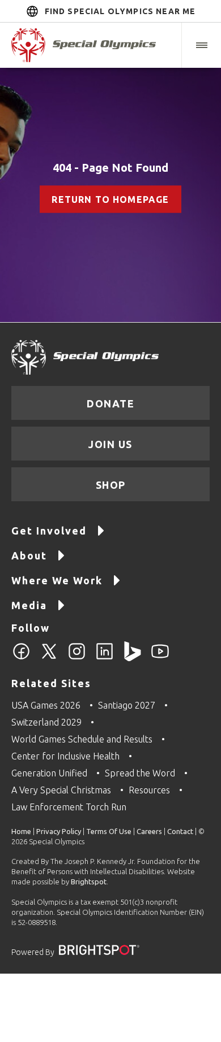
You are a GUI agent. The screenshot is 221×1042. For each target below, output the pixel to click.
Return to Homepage (110, 199)
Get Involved (49, 530)
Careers (149, 831)
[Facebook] (21, 658)
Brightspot (89, 881)
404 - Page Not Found (110, 167)
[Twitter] (49, 658)
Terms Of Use (108, 831)
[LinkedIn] (104, 658)
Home (21, 831)
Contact (180, 831)
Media (29, 605)
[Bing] (132, 658)
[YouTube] (160, 658)
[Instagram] (77, 658)
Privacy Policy (58, 831)
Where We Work (57, 580)
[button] (201, 45)
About (29, 555)
